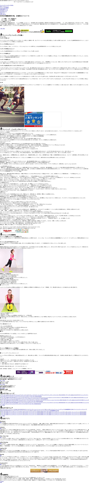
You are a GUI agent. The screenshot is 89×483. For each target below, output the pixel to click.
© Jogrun (2, 481)
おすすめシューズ (4, 10)
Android (4, 422)
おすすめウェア (3, 11)
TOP (1, 482)
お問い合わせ (3, 14)
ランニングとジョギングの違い (7, 5)
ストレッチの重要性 (4, 7)
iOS (1, 422)
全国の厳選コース (4, 9)
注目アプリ (2, 12)
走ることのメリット (4, 6)
